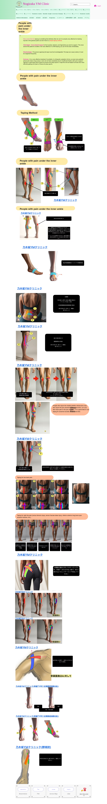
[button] (27, 9)
